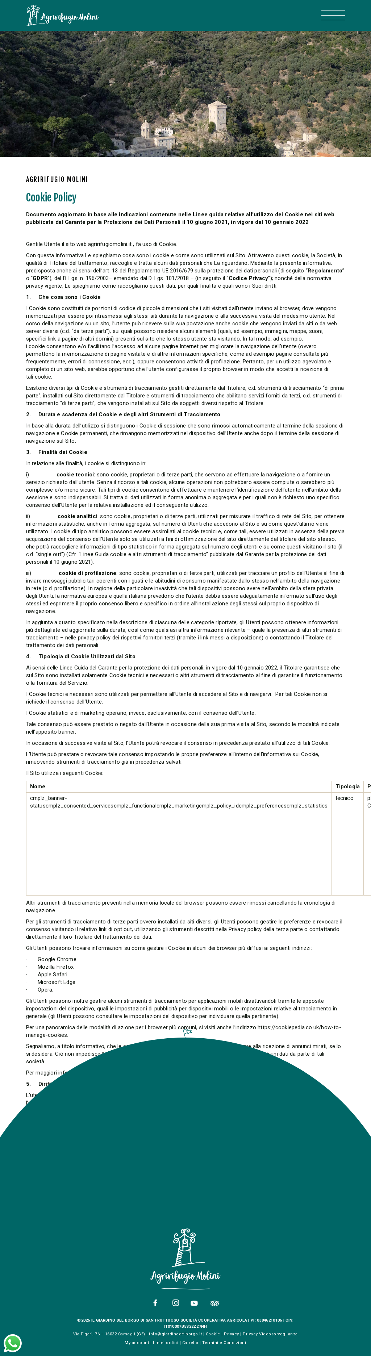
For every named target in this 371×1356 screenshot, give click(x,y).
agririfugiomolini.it (110, 244)
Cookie (213, 1334)
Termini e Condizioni (224, 1342)
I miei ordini (166, 1342)
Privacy (231, 1334)
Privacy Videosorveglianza (270, 1334)
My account (137, 1342)
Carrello (190, 1342)
